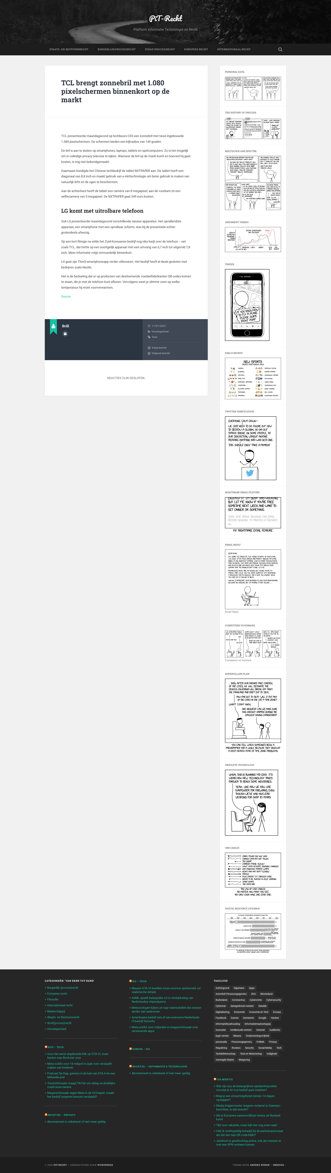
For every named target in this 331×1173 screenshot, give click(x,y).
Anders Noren (260, 1165)
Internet (260, 1030)
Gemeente (248, 1017)
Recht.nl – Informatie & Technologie (159, 1066)
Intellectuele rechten (241, 1030)
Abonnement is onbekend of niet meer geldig (76, 1121)
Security (249, 1047)
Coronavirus (238, 1000)
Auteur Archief (65, 334)
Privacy (273, 1041)
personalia (221, 1041)
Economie (239, 1012)
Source (66, 296)
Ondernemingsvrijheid (257, 1035)
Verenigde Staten (225, 1059)
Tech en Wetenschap (251, 1053)
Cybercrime (256, 1000)
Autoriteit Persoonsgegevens (231, 993)
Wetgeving (244, 1059)
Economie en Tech (258, 1012)
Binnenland (266, 993)
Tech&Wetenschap (225, 1053)
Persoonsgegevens (242, 1041)
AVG (253, 993)
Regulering (221, 1047)
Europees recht (57, 993)
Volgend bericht (161, 353)
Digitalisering (222, 1012)
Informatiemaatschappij (257, 1023)
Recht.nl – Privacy (62, 1114)
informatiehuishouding (228, 1023)
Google (262, 1017)
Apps (251, 988)
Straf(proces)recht (59, 1023)
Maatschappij (56, 1011)
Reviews (236, 1047)
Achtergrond (222, 988)
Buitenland (221, 1000)
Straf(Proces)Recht (160, 49)
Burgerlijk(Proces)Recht (117, 49)
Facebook (221, 1017)
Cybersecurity (273, 1000)
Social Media (265, 1047)
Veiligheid (272, 1053)
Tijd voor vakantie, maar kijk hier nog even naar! (246, 1125)
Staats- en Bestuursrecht (68, 49)
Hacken (275, 1017)
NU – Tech (139, 981)
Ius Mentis (225, 1079)
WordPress (105, 1165)
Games (234, 1017)
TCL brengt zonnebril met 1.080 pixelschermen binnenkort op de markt (115, 91)
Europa (277, 1012)
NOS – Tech (56, 1047)
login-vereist (222, 1035)
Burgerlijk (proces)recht (62, 987)
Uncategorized (160, 331)
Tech (154, 337)
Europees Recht (196, 49)
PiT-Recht (165, 18)
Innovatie (221, 1030)
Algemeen (239, 988)
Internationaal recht (60, 1005)
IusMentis (274, 1030)
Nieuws (237, 1035)
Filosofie (52, 999)
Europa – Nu (141, 1049)
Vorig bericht (159, 347)
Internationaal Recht (234, 49)
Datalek (262, 1006)
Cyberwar (221, 1006)
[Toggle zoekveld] (280, 49)
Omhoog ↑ (279, 1165)
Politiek (260, 1041)
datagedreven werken (242, 1006)
